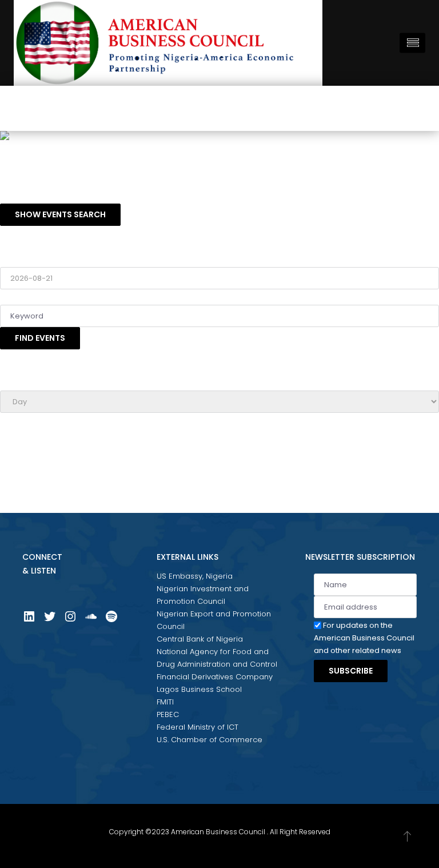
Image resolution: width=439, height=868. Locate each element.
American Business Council (218, 832)
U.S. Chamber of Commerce (209, 739)
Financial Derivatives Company (215, 676)
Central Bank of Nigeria (200, 639)
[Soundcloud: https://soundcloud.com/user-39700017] (91, 620)
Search (13, 295)
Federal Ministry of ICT (197, 727)
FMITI (165, 701)
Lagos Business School (199, 689)
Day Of (12, 257)
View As (14, 381)
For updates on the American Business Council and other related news (364, 638)
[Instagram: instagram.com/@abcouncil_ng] (70, 620)
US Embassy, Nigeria (195, 576)
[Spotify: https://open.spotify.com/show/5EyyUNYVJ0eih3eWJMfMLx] (111, 620)
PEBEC (168, 714)
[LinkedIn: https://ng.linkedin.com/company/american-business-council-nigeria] (29, 620)
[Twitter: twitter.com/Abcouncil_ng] (50, 620)
